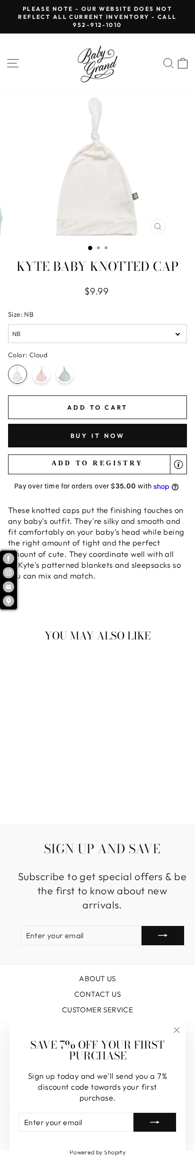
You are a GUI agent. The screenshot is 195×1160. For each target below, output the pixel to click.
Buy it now (98, 435)
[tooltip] (178, 464)
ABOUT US (97, 978)
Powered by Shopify (97, 1152)
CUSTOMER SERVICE (97, 1009)
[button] (97, 464)
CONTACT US (97, 994)
